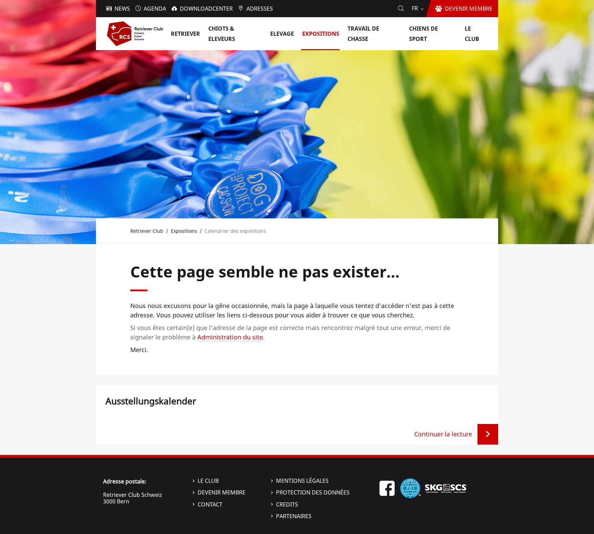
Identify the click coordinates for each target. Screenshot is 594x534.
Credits (287, 504)
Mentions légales (302, 480)
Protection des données (313, 492)
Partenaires (293, 516)
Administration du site (230, 337)
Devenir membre (221, 492)
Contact (210, 504)
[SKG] (445, 487)
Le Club (208, 480)
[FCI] (410, 487)
